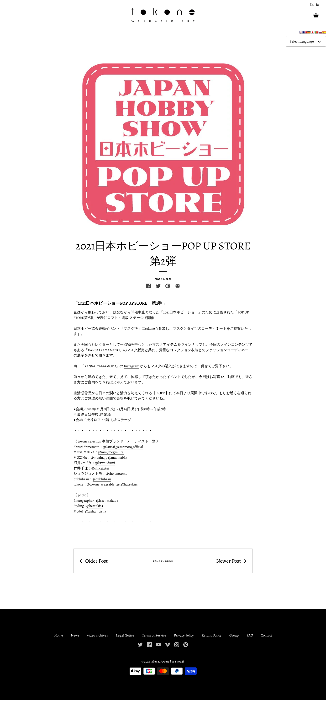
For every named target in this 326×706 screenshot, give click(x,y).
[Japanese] (313, 33)
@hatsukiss (129, 484)
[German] (309, 33)
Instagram (131, 366)
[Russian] (320, 33)
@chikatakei (100, 468)
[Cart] (316, 15)
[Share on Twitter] (158, 286)
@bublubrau (102, 479)
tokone (155, 661)
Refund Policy (211, 635)
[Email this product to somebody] (177, 286)
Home (58, 635)
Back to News (163, 561)
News (75, 635)
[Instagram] (176, 644)
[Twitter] (140, 644)
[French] (305, 33)
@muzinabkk (117, 457)
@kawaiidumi (105, 462)
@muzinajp (99, 457)
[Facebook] (149, 644)
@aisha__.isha (95, 511)
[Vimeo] (167, 644)
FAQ (250, 635)
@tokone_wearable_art (104, 484)
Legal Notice (125, 635)
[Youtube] (158, 644)
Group (234, 635)
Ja (317, 4)
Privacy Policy (184, 635)
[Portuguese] (316, 33)
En (312, 4)
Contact (266, 635)
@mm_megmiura (111, 452)
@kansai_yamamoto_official (123, 446)
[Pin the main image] (167, 286)
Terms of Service (154, 635)
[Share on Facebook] (148, 286)
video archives (97, 635)
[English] (301, 33)
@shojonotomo (116, 473)
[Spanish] (324, 33)
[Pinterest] (185, 644)
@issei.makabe (107, 500)
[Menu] (10, 16)
